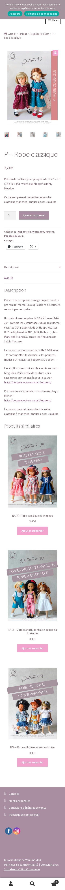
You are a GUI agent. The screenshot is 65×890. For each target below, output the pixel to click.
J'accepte (15, 13)
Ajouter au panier (34, 215)
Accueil (12, 33)
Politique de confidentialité (21, 864)
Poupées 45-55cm (39, 33)
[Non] (60, 9)
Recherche (32, 884)
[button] (55, 53)
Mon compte (11, 884)
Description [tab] (11, 267)
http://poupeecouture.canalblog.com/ (27, 382)
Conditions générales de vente (27, 807)
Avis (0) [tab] (8, 278)
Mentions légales (19, 800)
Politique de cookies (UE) (24, 814)
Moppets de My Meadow (31, 231)
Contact (14, 793)
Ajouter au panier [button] (32, 530)
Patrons (23, 33)
